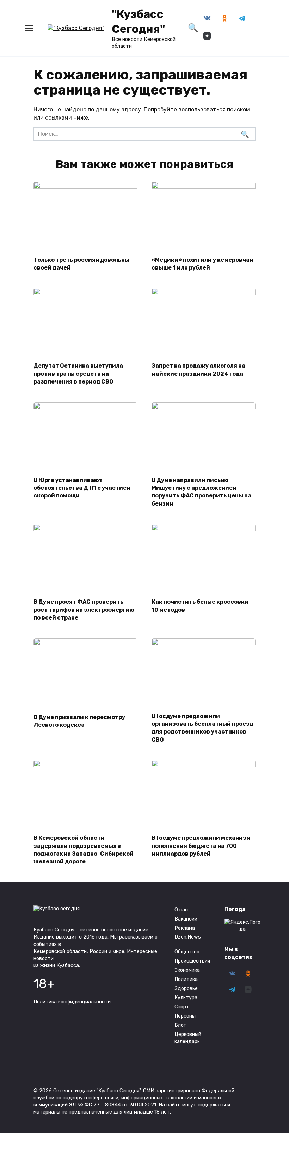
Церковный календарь (187, 1037)
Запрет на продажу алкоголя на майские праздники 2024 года (198, 369)
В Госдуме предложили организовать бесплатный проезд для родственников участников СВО (202, 727)
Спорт (181, 1007)
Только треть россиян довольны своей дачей (81, 263)
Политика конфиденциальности (72, 1002)
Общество (186, 952)
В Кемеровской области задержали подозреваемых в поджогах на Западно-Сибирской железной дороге (83, 849)
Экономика (187, 970)
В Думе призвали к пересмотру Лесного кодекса (79, 720)
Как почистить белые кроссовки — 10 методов (203, 605)
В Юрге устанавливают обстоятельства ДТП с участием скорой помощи (82, 487)
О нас (181, 910)
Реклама (184, 928)
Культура (185, 998)
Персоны (185, 1016)
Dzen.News (187, 937)
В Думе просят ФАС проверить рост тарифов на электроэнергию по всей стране (83, 609)
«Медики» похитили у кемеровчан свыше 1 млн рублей (202, 263)
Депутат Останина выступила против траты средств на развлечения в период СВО (78, 373)
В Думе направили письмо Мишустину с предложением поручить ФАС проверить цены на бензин (201, 491)
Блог (180, 1025)
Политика (186, 979)
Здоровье (186, 988)
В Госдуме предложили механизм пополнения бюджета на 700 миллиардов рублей (201, 845)
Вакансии (185, 919)
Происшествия (192, 961)
